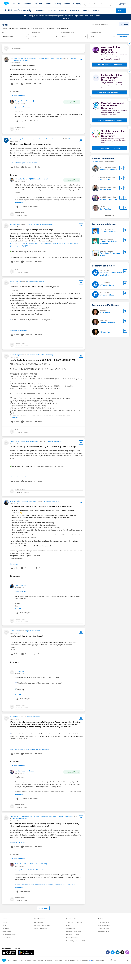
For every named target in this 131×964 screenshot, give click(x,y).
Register (77, 16)
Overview (39, 10)
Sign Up (121, 10)
